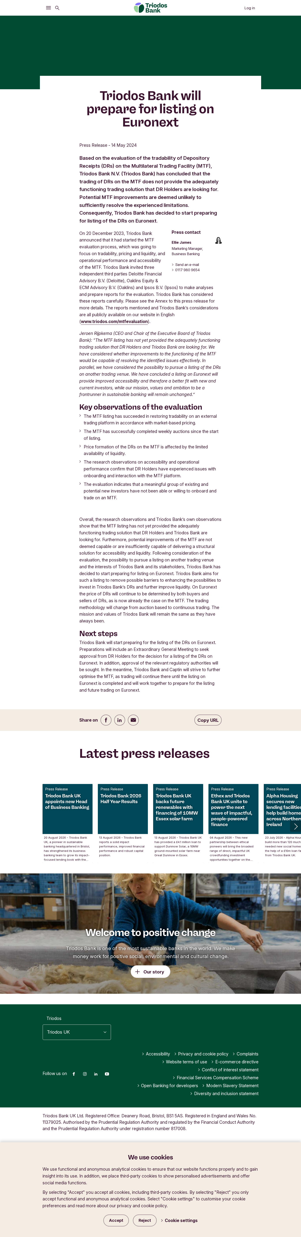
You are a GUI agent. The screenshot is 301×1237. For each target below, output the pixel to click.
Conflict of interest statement (230, 1069)
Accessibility (158, 1054)
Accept (116, 1220)
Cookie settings (181, 1220)
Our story (153, 972)
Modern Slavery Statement (232, 1085)
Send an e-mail (187, 264)
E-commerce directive (236, 1061)
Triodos (53, 1018)
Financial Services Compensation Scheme (217, 1077)
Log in (249, 8)
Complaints (247, 1054)
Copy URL (208, 720)
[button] (295, 826)
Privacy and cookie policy (203, 1054)
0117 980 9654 (187, 270)
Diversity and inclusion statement (226, 1093)
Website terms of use (186, 1061)
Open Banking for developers (169, 1085)
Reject (145, 1220)
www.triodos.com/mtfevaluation (114, 321)
